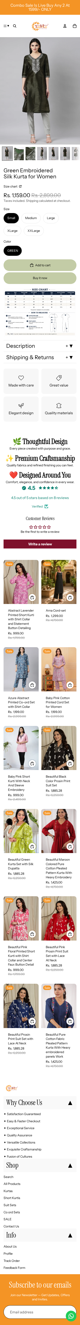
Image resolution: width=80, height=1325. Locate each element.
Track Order (12, 1261)
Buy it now (40, 278)
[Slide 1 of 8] (7, 153)
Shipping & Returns (30, 357)
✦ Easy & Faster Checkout (22, 1121)
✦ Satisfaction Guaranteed (22, 1114)
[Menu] (6, 26)
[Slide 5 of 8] (53, 153)
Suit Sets (10, 1205)
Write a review (40, 544)
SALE (8, 1219)
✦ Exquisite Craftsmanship (22, 1150)
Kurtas (8, 1191)
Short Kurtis (12, 1198)
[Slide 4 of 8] (42, 153)
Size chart (11, 186)
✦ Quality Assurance (18, 1135)
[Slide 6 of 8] (65, 153)
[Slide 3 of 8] (30, 153)
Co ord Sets (12, 1212)
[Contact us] (71, 1316)
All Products (12, 1184)
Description (20, 346)
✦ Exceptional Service (19, 1128)
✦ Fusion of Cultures (18, 1156)
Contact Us (11, 1226)
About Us (10, 1247)
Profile (8, 1254)
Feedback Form (14, 1268)
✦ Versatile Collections (19, 1142)
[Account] (65, 26)
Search (8, 1177)
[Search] (15, 26)
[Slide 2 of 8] (19, 153)
